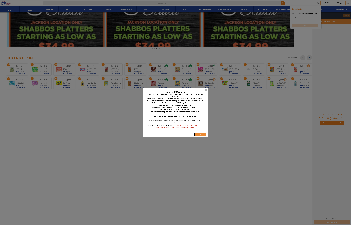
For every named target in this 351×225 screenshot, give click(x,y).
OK (200, 134)
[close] (206, 90)
